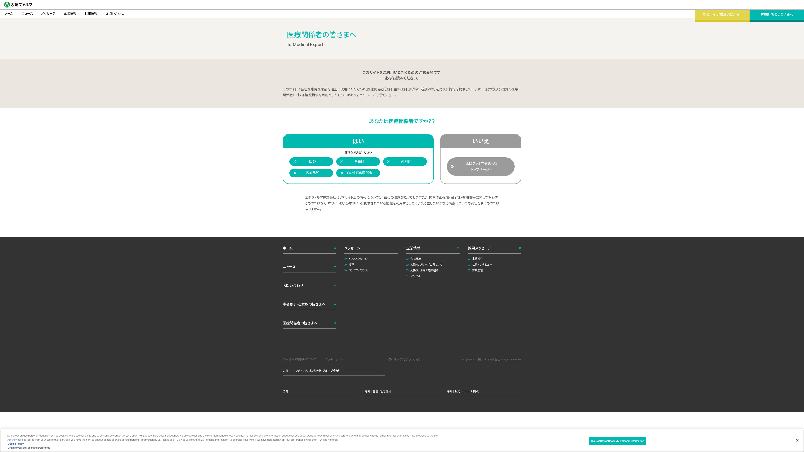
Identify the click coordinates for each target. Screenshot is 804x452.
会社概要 (415, 258)
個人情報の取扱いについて (300, 359)
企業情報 (413, 248)
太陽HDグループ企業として (426, 264)
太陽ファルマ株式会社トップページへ (481, 166)
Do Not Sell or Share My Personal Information (617, 441)
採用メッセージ (479, 248)
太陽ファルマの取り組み (424, 270)
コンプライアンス (358, 270)
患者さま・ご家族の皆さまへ (304, 304)
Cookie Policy (16, 443)
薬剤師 (406, 161)
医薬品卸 (312, 173)
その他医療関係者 (359, 173)
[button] (402, 384)
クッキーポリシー (335, 359)
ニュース (289, 267)
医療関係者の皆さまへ (300, 323)
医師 (312, 161)
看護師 (359, 161)
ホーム (288, 248)
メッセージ (352, 248)
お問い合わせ (293, 285)
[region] (402, 440)
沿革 (351, 264)
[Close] (797, 440)
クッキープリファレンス (404, 359)
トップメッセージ (358, 258)
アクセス (415, 276)
